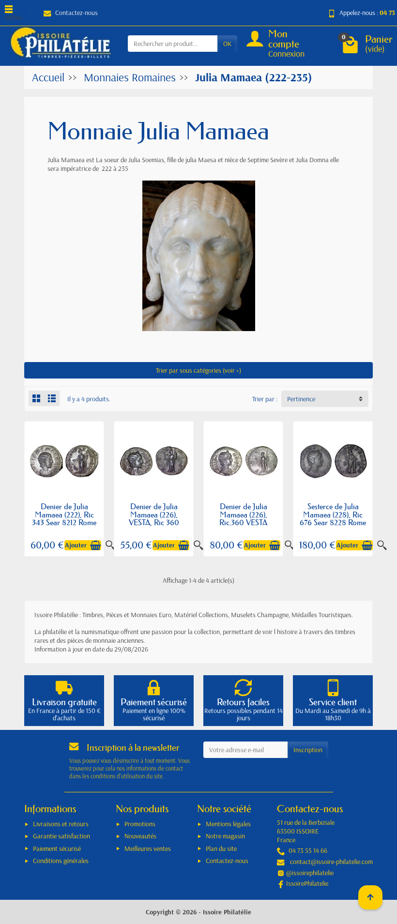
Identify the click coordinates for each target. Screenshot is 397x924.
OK (227, 43)
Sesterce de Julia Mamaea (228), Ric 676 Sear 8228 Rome (333, 514)
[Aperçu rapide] (382, 545)
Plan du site (221, 848)
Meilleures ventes (147, 848)
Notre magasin (225, 836)
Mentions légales (228, 823)
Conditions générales (61, 860)
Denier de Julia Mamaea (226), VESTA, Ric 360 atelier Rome (154, 518)
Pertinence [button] (301, 398)
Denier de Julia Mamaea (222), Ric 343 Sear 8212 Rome (64, 514)
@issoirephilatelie (310, 872)
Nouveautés (140, 836)
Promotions (139, 823)
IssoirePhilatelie (307, 883)
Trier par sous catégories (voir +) (198, 370)
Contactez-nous (76, 12)
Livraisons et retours (61, 823)
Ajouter (76, 545)
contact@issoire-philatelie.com (331, 861)
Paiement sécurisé (57, 848)
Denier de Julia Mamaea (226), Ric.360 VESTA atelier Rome (243, 518)
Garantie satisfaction (61, 836)
